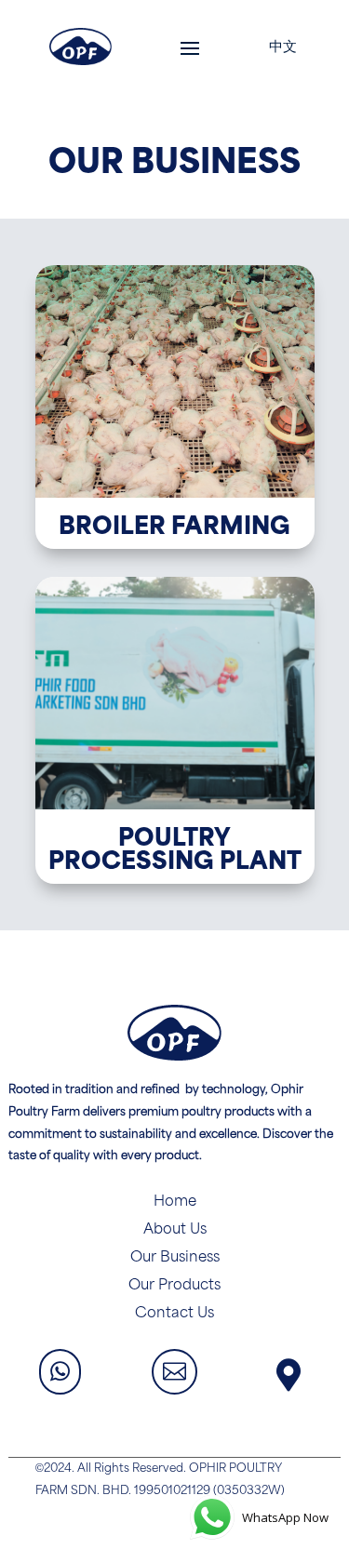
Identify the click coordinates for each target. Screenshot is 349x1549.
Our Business (175, 1257)
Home (175, 1202)
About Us (175, 1229)
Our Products (174, 1285)
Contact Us (174, 1313)
